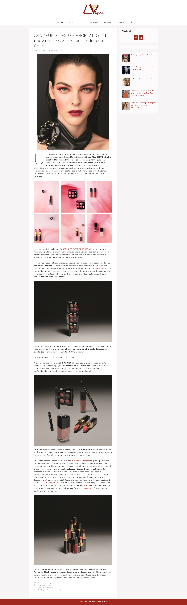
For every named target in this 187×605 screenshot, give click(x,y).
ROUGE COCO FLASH (84, 488)
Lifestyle (59, 22)
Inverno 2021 (47, 585)
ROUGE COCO (92, 485)
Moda (71, 22)
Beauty (81, 22)
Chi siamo (108, 22)
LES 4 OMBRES (97, 268)
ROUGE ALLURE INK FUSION (47, 483)
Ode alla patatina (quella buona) (48, 590)
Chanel (39, 585)
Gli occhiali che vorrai (44, 587)
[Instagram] (141, 37)
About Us (121, 22)
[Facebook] (136, 37)
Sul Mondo (94, 22)
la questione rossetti (81, 461)
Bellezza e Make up (43, 583)
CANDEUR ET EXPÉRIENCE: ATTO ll (76, 249)
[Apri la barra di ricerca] (131, 22)
